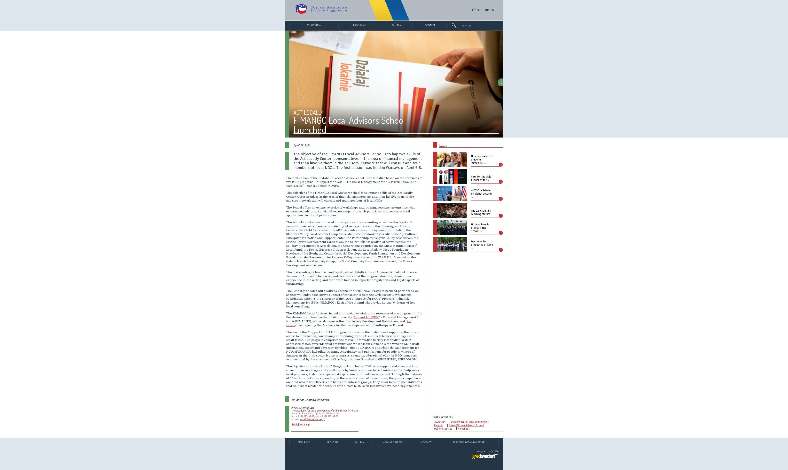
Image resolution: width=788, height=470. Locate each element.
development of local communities (470, 421)
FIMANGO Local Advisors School (466, 425)
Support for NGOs (366, 317)
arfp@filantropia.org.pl (312, 419)
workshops (464, 428)
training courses (443, 428)
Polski (476, 10)
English (490, 10)
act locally (440, 421)
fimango (438, 425)
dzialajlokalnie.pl (300, 424)
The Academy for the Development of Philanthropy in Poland (324, 410)
